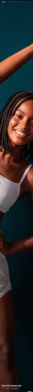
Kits (16, 1)
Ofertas (20, 1)
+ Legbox (22, 1)
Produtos (13, 1)
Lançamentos (9, 1)
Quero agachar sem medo (6, 388)
